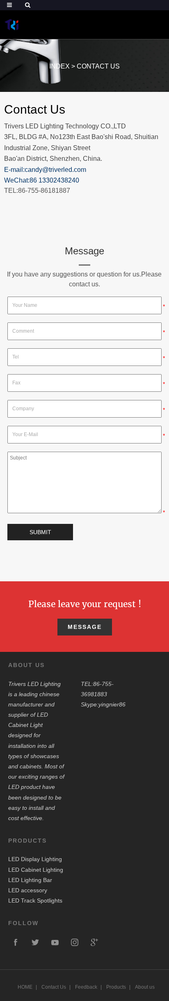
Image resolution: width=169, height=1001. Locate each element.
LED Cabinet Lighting (35, 869)
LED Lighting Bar (30, 880)
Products (116, 987)
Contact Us (98, 66)
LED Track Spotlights (35, 900)
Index (59, 66)
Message (85, 627)
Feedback (86, 987)
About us (145, 987)
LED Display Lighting (35, 859)
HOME (25, 987)
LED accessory (27, 890)
